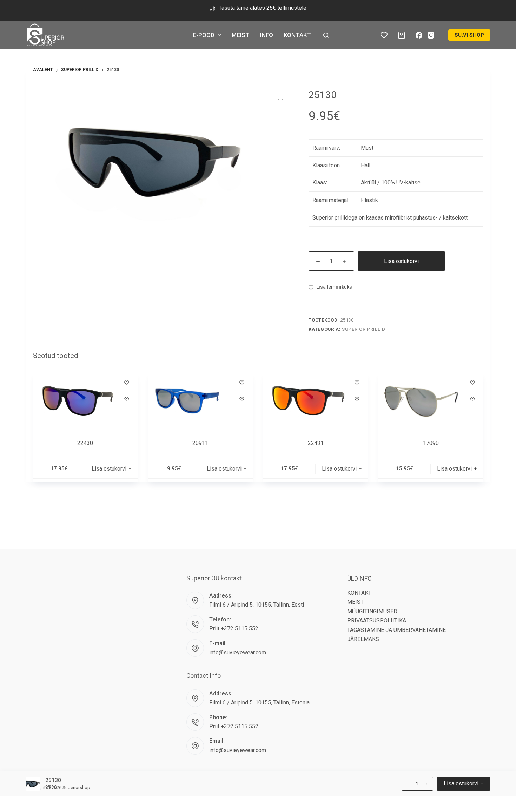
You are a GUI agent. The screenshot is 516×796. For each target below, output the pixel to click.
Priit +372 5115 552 (233, 628)
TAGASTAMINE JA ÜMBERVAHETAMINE (396, 630)
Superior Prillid (363, 329)
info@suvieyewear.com (237, 652)
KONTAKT (297, 35)
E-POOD (203, 35)
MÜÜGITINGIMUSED (372, 611)
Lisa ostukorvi (401, 261)
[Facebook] (419, 35)
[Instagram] (431, 35)
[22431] (315, 400)
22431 (316, 443)
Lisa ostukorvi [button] (461, 10)
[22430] (85, 400)
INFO (266, 35)
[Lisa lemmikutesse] (126, 382)
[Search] (326, 35)
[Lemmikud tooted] (384, 35)
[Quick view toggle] (126, 398)
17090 (431, 443)
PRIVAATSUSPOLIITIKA (376, 620)
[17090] (430, 400)
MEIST (241, 35)
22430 (85, 443)
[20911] (200, 400)
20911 (200, 443)
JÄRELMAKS (363, 639)
